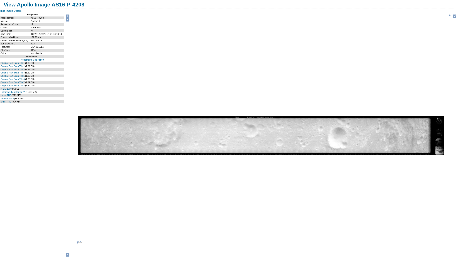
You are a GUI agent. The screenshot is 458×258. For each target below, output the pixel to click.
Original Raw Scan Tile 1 (13, 63)
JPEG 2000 (6, 89)
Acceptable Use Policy (32, 60)
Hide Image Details (10, 10)
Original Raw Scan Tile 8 (13, 85)
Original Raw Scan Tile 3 (13, 69)
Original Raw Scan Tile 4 (13, 72)
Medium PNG (7, 98)
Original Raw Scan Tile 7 (13, 82)
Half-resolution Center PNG (14, 92)
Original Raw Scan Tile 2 (13, 66)
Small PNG (6, 102)
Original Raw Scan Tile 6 (13, 79)
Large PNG (6, 95)
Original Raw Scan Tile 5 (13, 76)
